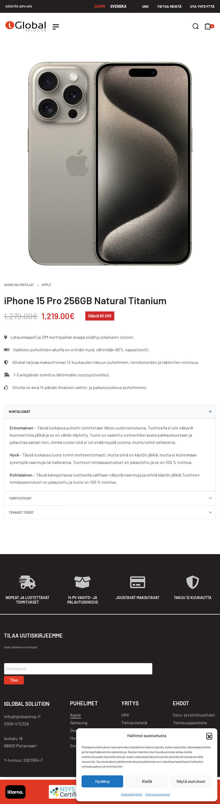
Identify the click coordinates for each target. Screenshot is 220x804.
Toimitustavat (20, 498)
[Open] (55, 27)
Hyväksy (102, 781)
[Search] (195, 26)
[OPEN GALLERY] (110, 164)
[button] (209, 735)
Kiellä (147, 781)
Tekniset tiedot (21, 512)
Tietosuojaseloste (157, 794)
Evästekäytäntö (131, 794)
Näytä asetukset (191, 781)
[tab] (110, 411)
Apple (46, 285)
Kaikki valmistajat (19, 285)
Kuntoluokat (19, 411)
